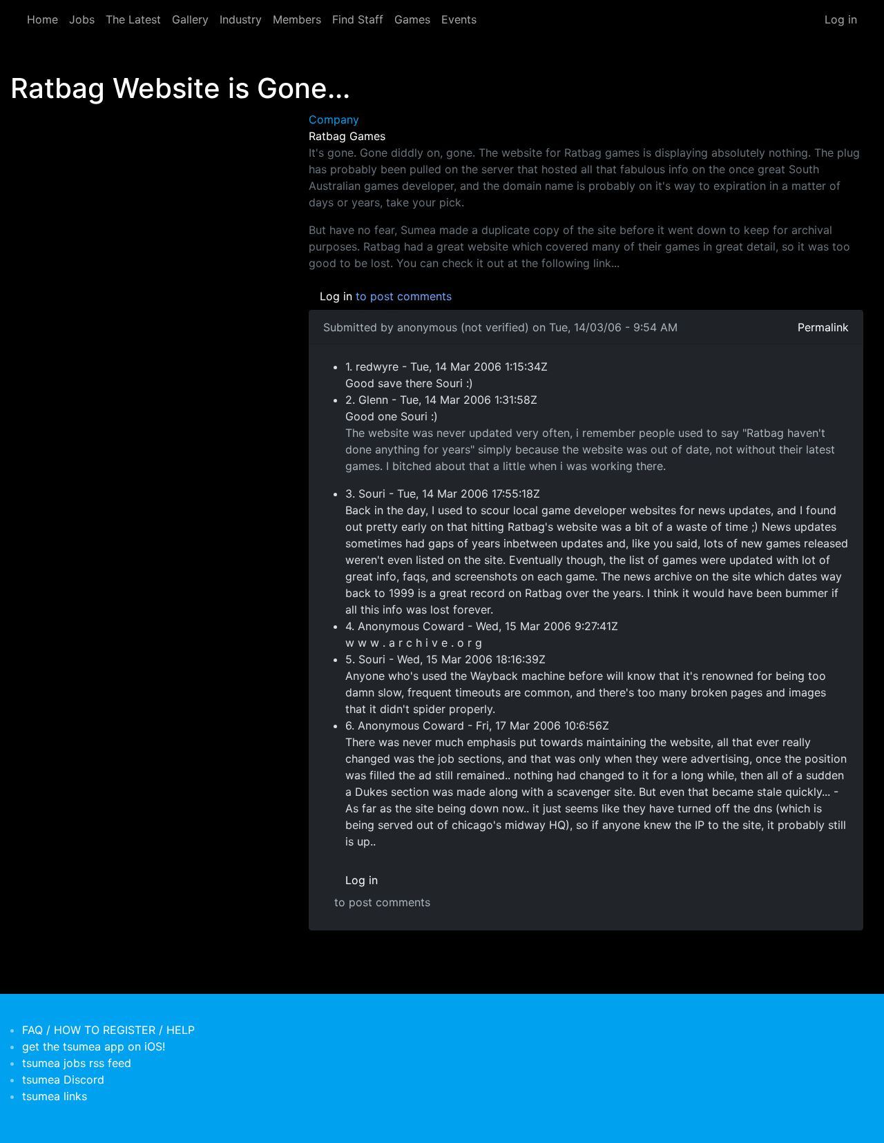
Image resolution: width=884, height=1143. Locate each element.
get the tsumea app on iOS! (93, 1046)
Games (412, 19)
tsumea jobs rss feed (76, 1063)
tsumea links (54, 1096)
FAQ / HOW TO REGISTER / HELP (108, 1030)
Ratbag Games (347, 136)
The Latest (133, 19)
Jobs (82, 19)
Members (297, 19)
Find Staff (357, 19)
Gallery (190, 19)
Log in (841, 19)
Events (459, 19)
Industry (241, 19)
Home (42, 19)
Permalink (823, 327)
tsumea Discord (63, 1079)
